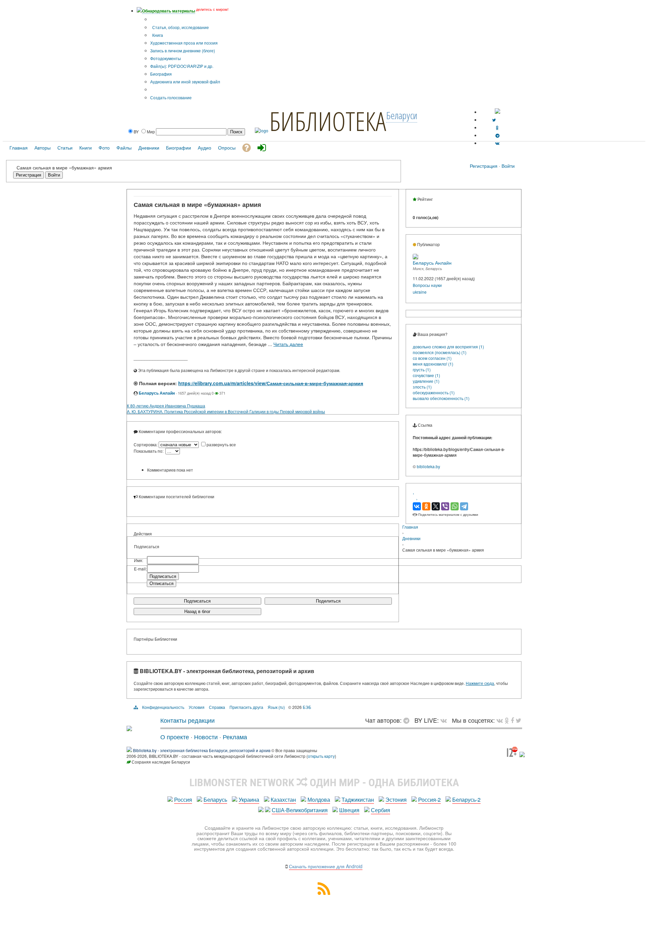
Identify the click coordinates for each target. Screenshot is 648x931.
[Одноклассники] (426, 506)
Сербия (380, 810)
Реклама (235, 736)
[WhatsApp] (455, 506)
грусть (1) (422, 369)
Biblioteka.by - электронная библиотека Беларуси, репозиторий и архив (201, 750)
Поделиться (328, 601)
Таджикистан (358, 799)
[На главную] (129, 728)
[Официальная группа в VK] (497, 143)
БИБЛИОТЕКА (327, 121)
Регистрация (483, 165)
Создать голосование (171, 97)
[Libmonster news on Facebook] (512, 720)
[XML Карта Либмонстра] (324, 893)
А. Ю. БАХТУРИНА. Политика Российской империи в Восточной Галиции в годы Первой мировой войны (226, 411)
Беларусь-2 (466, 799)
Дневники (411, 538)
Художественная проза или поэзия (184, 43)
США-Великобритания (300, 810)
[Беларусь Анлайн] (415, 257)
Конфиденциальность (163, 707)
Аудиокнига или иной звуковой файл (185, 81)
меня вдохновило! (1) (433, 364)
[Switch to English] (497, 112)
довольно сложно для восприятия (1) (448, 346)
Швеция (349, 810)
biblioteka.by (428, 466)
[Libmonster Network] (512, 755)
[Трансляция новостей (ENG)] (494, 120)
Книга (157, 35)
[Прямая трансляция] (445, 720)
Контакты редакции (187, 720)
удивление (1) (426, 381)
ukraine (420, 292)
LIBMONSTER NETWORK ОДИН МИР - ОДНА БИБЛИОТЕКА (324, 782)
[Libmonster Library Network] (522, 755)
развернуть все (221, 444)
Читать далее (288, 344)
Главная (410, 527)
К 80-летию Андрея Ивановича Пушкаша (166, 405)
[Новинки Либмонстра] (507, 720)
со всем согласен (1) (432, 358)
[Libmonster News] (518, 720)
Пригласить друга (246, 707)
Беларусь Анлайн (157, 393)
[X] (436, 506)
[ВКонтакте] (417, 506)
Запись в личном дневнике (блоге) (182, 50)
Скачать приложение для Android (325, 866)
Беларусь (215, 799)
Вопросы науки (427, 285)
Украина (249, 799)
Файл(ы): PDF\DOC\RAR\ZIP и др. (181, 66)
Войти (508, 165)
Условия (197, 707)
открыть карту (321, 756)
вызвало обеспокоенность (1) (441, 398)
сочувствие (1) (426, 375)
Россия (183, 799)
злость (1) (422, 387)
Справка (217, 707)
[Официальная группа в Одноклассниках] (497, 127)
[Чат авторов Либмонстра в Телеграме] (497, 135)
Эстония (396, 799)
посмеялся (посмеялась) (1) (439, 352)
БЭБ (307, 707)
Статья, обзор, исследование (180, 27)
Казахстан (283, 799)
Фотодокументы (165, 58)
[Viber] (445, 506)
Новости (206, 736)
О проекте (174, 736)
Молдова (318, 799)
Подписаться (197, 601)
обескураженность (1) (434, 392)
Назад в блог (197, 611)
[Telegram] (464, 506)
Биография (161, 74)
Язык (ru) (276, 707)
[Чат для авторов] (408, 720)
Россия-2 (429, 799)
